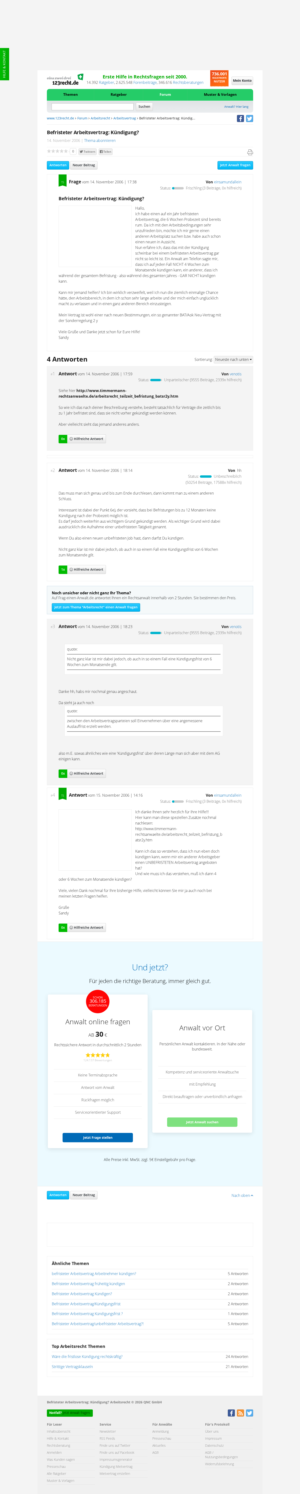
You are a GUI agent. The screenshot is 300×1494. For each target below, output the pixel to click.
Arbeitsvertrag (124, 118)
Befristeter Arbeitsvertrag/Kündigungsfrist (86, 1304)
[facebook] (240, 118)
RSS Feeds (107, 1438)
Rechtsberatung (58, 1445)
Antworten (58, 165)
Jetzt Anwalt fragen (235, 165)
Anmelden (54, 1452)
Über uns (212, 1431)
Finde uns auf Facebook (117, 1452)
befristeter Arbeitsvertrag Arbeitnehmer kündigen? (94, 1274)
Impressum (213, 1438)
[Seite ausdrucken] (250, 152)
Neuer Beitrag (84, 165)
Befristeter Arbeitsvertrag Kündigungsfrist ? (87, 1314)
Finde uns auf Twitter (115, 1445)
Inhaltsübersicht (59, 1431)
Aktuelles (159, 1445)
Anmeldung (160, 1431)
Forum (165, 94)
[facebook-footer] (231, 1412)
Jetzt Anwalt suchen (202, 1122)
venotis (235, 374)
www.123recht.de (60, 118)
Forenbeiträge (145, 83)
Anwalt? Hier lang (236, 106)
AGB (155, 1452)
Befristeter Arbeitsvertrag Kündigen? (82, 1294)
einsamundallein (227, 182)
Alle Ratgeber (56, 1474)
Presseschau (56, 1466)
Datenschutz (214, 1445)
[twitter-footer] (249, 1412)
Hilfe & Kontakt (4, 64)
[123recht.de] (65, 79)
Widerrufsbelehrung (219, 1464)
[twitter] (249, 118)
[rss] (240, 1412)
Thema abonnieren (100, 141)
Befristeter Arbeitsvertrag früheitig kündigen (88, 1284)
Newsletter (108, 1431)
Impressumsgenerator (116, 1459)
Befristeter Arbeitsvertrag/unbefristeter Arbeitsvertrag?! (98, 1324)
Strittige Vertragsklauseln (72, 1367)
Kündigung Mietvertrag (116, 1466)
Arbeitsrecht (100, 118)
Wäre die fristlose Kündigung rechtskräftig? (87, 1357)
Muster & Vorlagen (220, 94)
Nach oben (241, 1196)
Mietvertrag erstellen (115, 1474)
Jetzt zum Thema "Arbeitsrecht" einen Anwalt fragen (96, 607)
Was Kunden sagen (61, 1459)
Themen (70, 94)
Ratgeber (106, 83)
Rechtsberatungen (188, 83)
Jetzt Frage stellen (97, 1137)
